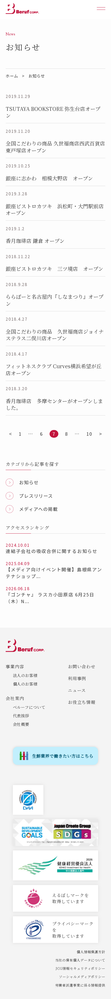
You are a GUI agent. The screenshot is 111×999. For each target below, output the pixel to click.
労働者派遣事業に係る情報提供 (80, 985)
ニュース (77, 690)
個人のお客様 (25, 684)
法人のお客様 (25, 675)
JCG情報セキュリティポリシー (80, 968)
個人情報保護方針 (91, 951)
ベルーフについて (29, 707)
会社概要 (21, 724)
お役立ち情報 (82, 702)
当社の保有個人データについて (80, 960)
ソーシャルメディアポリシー (82, 976)
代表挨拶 (21, 715)
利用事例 (77, 678)
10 (89, 434)
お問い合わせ (82, 666)
